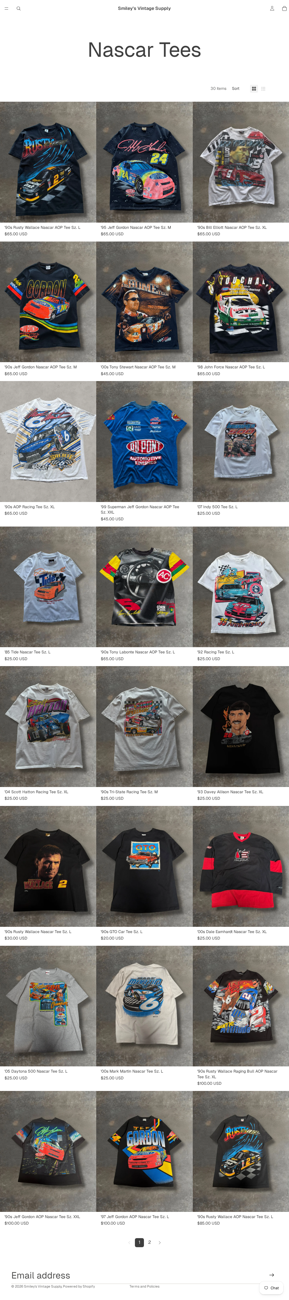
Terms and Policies (144, 1286)
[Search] (18, 8)
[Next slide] (87, 162)
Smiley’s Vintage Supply (43, 1286)
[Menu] (6, 8)
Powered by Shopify (79, 1286)
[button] (238, 88)
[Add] (88, 214)
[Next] (160, 1243)
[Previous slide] (8, 162)
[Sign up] (272, 1275)
